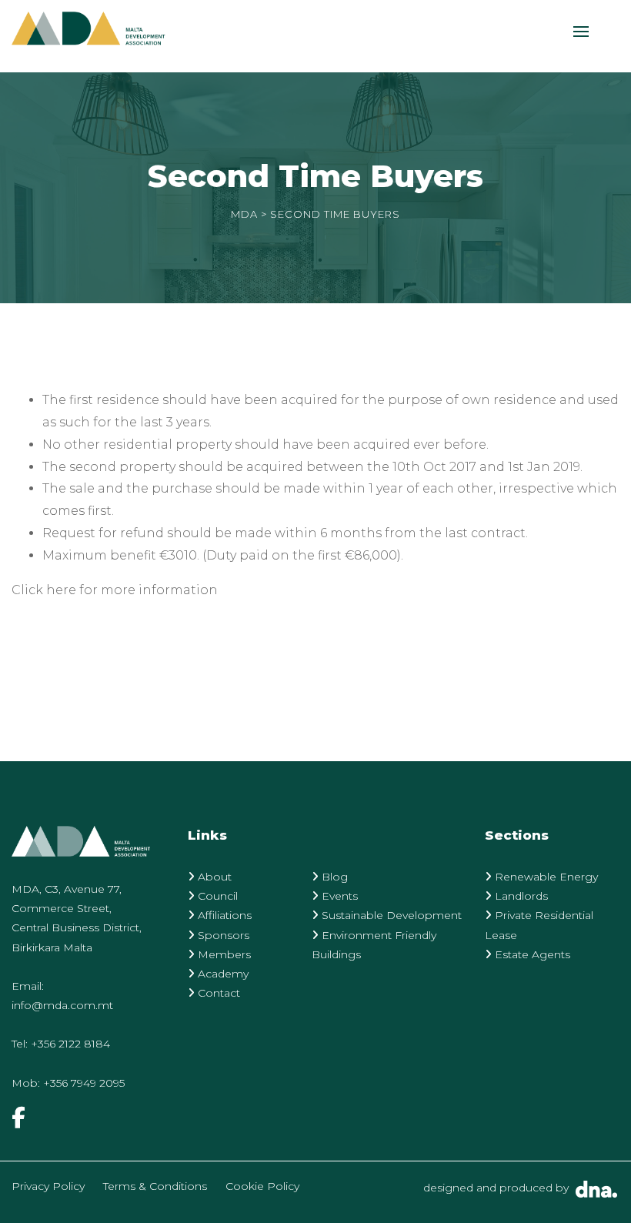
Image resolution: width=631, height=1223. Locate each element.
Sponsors (222, 935)
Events (338, 896)
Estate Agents (531, 954)
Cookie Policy (262, 1186)
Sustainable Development (390, 915)
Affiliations (223, 915)
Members (223, 954)
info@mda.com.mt (62, 1005)
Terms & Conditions (155, 1186)
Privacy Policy (48, 1186)
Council (216, 896)
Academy (222, 974)
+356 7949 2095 (84, 1083)
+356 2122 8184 (70, 1044)
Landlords (520, 896)
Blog (333, 877)
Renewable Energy (545, 877)
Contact (217, 993)
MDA (244, 214)
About (213, 877)
